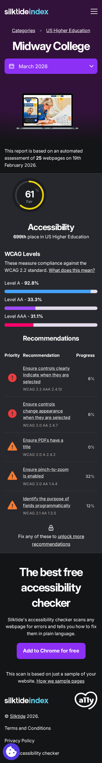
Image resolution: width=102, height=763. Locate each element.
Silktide (18, 716)
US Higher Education (68, 30)
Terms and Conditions (28, 728)
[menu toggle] (94, 11)
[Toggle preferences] (11, 751)
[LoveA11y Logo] (86, 701)
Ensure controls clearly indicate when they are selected (46, 375)
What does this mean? (72, 270)
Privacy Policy (20, 740)
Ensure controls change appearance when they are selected (46, 410)
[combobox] (51, 66)
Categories (23, 30)
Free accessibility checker (32, 753)
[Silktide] (26, 11)
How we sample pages (60, 681)
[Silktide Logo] (26, 700)
